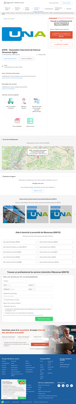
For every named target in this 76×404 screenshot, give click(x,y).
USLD (39, 389)
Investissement (49, 9)
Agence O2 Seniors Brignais (13, 210)
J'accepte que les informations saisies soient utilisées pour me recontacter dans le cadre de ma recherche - (28, 310)
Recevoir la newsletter (40, 344)
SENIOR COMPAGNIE (65, 364)
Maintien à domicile (37, 8)
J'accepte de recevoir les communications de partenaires (19, 313)
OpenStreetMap (68, 169)
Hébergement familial (58, 8)
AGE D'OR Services (64, 366)
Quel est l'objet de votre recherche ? (59, 29)
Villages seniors (41, 393)
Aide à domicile (19, 13)
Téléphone (7, 289)
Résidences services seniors (44, 391)
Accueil (3, 13)
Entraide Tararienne (57, 210)
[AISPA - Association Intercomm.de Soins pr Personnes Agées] (38, 157)
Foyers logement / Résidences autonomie (47, 395)
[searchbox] (28, 296)
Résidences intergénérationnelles (45, 398)
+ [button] (3, 148)
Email (30, 289)
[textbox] (13, 289)
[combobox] (13, 289)
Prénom (31, 285)
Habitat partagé (27, 8)
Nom (5, 285)
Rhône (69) (37, 13)
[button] (2, 402)
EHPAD (40, 387)
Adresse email (37, 337)
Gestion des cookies (6, 402)
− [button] (3, 149)
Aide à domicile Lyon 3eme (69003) (12, 252)
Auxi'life (62, 362)
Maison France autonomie (44, 385)
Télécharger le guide (44, 319)
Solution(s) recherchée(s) (8, 337)
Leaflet (61, 169)
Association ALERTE (34, 210)
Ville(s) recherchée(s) (23, 337)
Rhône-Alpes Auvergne (28, 13)
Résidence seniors (17, 8)
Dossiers (69, 9)
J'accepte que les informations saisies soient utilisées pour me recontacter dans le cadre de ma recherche (16, 344)
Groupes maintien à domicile (66, 359)
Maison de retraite (7, 8)
